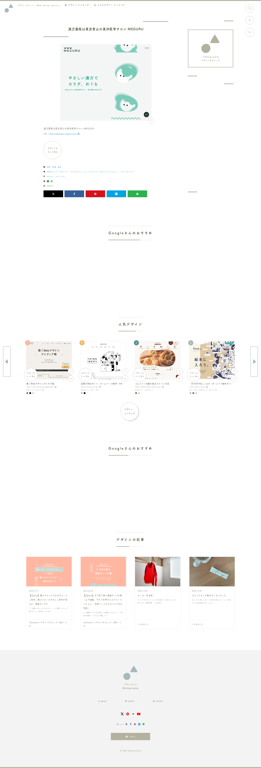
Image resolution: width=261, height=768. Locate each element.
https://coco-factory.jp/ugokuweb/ (40, 387)
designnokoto (134, 750)
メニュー (116, 172)
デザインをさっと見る (53, 150)
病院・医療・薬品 (54, 167)
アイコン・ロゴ (68, 172)
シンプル (61, 176)
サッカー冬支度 (145, 595)
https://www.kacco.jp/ (89, 387)
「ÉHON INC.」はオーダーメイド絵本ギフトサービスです (218, 384)
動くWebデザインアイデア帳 (40, 384)
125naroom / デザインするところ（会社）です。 (48, 624)
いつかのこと (143, 624)
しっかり (194, 390)
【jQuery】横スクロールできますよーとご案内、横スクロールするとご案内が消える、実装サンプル (48, 599)
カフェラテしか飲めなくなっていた (209, 595)
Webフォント (53, 172)
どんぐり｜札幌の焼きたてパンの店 (152, 384)
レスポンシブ (128, 172)
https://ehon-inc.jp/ (197, 387)
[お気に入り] (249, 32)
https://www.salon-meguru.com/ (63, 134)
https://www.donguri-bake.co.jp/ (148, 387)
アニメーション (83, 172)
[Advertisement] (210, 137)
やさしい (31, 390)
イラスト (95, 172)
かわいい (51, 176)
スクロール (105, 172)
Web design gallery (39, 5)
